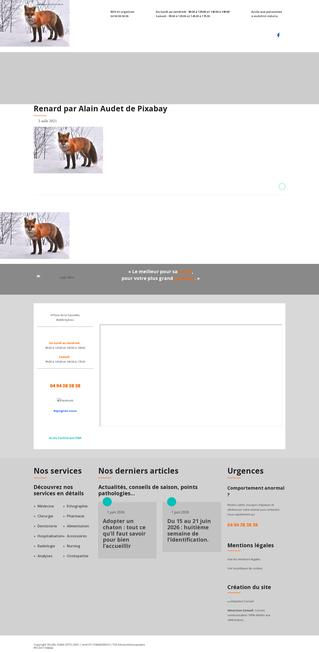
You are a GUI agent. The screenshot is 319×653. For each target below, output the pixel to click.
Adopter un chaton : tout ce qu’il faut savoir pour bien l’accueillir (124, 533)
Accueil (93, 36)
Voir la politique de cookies (245, 568)
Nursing (73, 546)
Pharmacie (75, 516)
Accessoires (77, 536)
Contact (261, 36)
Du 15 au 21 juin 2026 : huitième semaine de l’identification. (189, 530)
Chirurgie (45, 516)
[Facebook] (65, 400)
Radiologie (46, 546)
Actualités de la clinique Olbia (221, 36)
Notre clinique (175, 36)
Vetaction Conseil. (240, 610)
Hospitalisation (50, 536)
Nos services (116, 36)
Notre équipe (144, 36)
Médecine (46, 506)
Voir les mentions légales (243, 559)
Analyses (45, 556)
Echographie (77, 506)
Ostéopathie (78, 556)
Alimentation (78, 526)
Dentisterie (47, 526)
